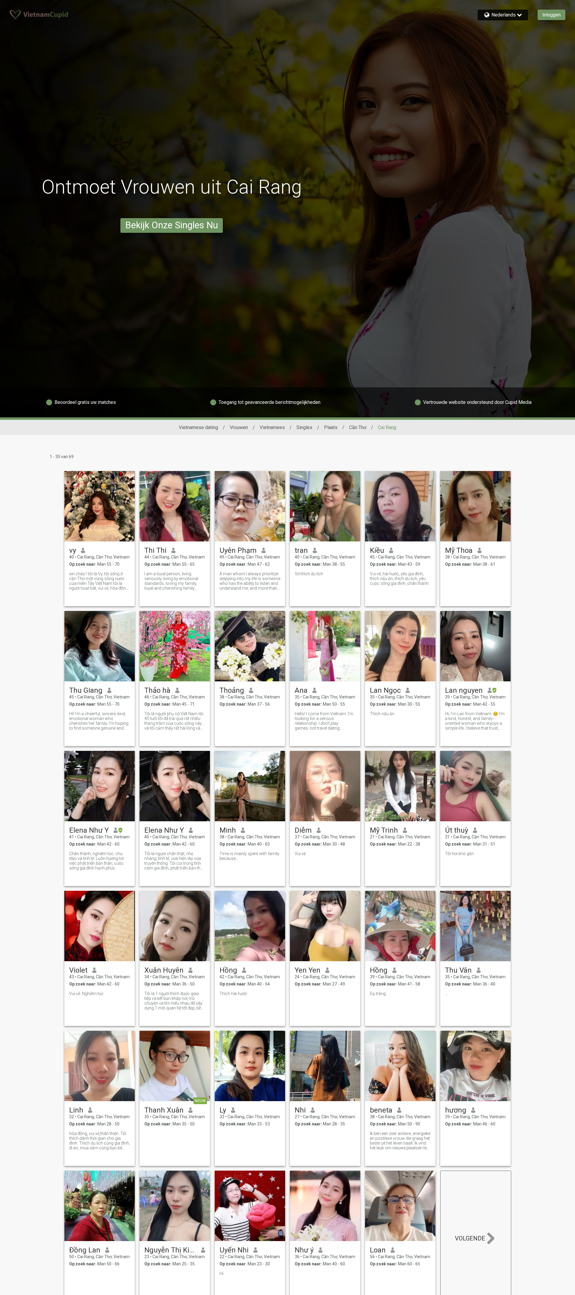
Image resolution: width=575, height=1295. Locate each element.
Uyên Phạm (238, 550)
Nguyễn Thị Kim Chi (170, 1250)
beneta (381, 1110)
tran (301, 550)
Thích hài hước (233, 993)
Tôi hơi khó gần (459, 853)
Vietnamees (272, 427)
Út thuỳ (456, 830)
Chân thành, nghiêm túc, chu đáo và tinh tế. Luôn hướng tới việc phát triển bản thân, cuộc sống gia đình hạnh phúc (96, 860)
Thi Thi (155, 550)
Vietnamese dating (198, 427)
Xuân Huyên (164, 970)
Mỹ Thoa (459, 550)
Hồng (228, 970)
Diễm (303, 830)
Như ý (304, 1250)
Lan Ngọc (385, 690)
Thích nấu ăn (382, 713)
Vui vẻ (300, 853)
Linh (76, 1110)
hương (455, 1110)
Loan (378, 1250)
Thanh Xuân (164, 1110)
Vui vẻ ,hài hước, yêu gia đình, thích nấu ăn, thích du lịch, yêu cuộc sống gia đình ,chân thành (399, 578)
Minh (228, 830)
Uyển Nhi (234, 1250)
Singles (304, 427)
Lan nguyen (464, 690)
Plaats (331, 427)
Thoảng (232, 690)
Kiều (377, 550)
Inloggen (551, 15)
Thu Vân (458, 970)
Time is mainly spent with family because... (249, 856)
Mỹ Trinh (384, 830)
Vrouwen (239, 427)
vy (72, 550)
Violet (78, 970)
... (446, 993)
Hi (221, 1273)
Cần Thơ (357, 427)
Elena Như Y (89, 830)
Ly (223, 1110)
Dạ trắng (378, 993)
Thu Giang (85, 690)
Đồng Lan (84, 1250)
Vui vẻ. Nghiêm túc (86, 993)
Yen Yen (307, 970)
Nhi (300, 1110)
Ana (301, 690)
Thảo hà (157, 690)
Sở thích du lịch (309, 573)
